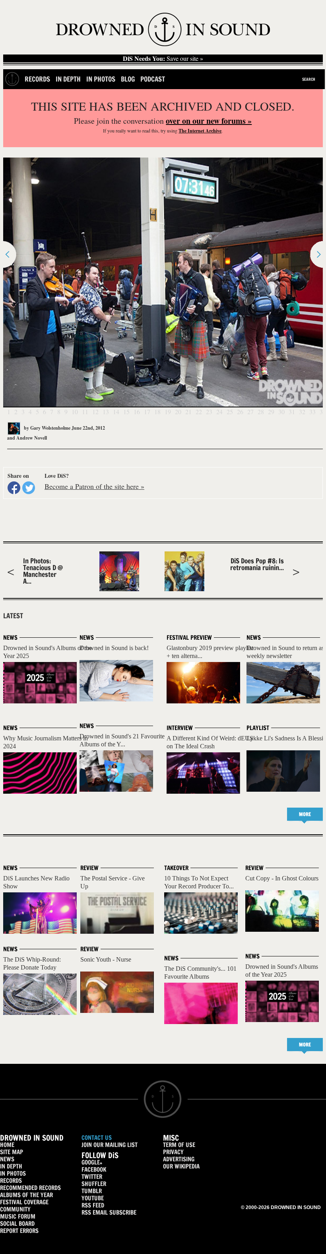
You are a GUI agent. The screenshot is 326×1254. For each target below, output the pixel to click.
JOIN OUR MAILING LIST (110, 1145)
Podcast (152, 79)
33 (312, 411)
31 (292, 411)
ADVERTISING (178, 1159)
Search (308, 79)
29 (271, 411)
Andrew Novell (31, 437)
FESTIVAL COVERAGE (24, 1202)
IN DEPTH (11, 1166)
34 (323, 411)
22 (199, 411)
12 (95, 411)
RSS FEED (93, 1205)
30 (281, 411)
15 (126, 411)
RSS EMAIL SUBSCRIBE (109, 1212)
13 (106, 411)
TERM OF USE (179, 1145)
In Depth (68, 79)
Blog (128, 79)
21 (188, 411)
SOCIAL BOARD (17, 1223)
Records (37, 79)
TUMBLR (92, 1191)
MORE (305, 814)
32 (302, 411)
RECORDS (11, 1180)
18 (157, 411)
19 (168, 411)
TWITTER (92, 1176)
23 (209, 411)
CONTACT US (97, 1137)
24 (219, 411)
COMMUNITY (15, 1209)
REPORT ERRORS (19, 1231)
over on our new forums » (209, 121)
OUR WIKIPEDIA (181, 1166)
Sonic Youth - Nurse (105, 959)
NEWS (7, 1159)
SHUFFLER (94, 1184)
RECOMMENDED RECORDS (30, 1188)
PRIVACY (173, 1152)
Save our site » (163, 58)
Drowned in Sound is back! (114, 648)
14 (116, 411)
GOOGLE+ (92, 1162)
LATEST (13, 616)
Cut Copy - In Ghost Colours (281, 878)
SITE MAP (11, 1152)
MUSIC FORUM (17, 1216)
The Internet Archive (200, 130)
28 (261, 411)
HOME (7, 1145)
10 (75, 411)
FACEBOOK (94, 1169)
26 (240, 411)
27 (250, 411)
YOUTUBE (93, 1198)
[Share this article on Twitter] (28, 487)
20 (178, 411)
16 (137, 411)
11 (85, 411)
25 (230, 411)
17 (147, 411)
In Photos (100, 79)
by (46, 427)
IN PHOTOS (13, 1173)
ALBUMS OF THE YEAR (26, 1195)
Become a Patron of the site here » (94, 486)
